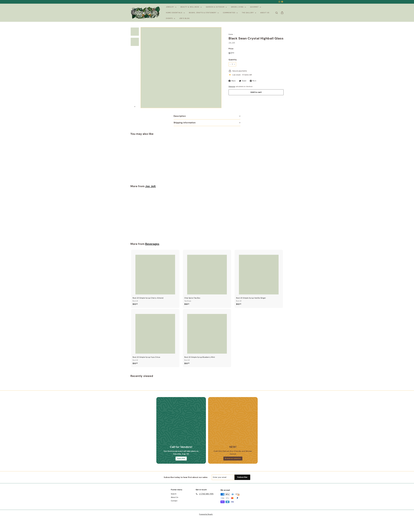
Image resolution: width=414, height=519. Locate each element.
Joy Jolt (232, 42)
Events (169, 18)
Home (231, 34)
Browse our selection (233, 458)
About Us (264, 13)
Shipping (232, 86)
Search (173, 494)
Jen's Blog (184, 18)
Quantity (233, 59)
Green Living (237, 7)
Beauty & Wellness (190, 7)
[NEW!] (232, 421)
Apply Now (181, 458)
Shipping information (185, 122)
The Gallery (248, 13)
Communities (229, 13)
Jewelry (170, 7)
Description (180, 116)
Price (231, 48)
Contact (174, 501)
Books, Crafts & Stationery (203, 13)
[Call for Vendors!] (181, 421)
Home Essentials (174, 13)
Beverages (152, 244)
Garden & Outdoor (215, 7)
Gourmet (254, 7)
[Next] (134, 106)
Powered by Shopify (206, 514)
